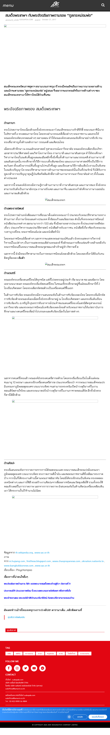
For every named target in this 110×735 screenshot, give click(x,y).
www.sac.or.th (42, 553)
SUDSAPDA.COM (26, 19)
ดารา (40, 653)
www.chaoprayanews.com (66, 561)
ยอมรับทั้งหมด (98, 716)
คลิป (9, 653)
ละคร (61, 653)
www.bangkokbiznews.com (18, 566)
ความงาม (29, 653)
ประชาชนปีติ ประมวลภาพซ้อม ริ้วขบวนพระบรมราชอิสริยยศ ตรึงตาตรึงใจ (37, 591)
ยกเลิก (80, 716)
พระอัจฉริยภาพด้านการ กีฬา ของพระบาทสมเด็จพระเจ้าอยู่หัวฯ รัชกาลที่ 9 (37, 584)
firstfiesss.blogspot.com (38, 561)
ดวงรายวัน (84, 653)
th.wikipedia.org (24, 553)
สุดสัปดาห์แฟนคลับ (16, 617)
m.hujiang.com (17, 561)
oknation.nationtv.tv (93, 561)
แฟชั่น (18, 653)
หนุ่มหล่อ (50, 653)
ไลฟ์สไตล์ (71, 653)
